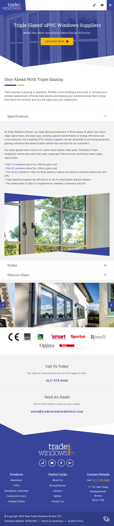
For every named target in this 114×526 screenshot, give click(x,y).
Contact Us (58, 501)
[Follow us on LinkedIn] (69, 463)
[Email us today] (102, 5)
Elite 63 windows (15, 168)
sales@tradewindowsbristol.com (57, 411)
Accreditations (58, 485)
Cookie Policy (76, 521)
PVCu (16, 485)
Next (111, 305)
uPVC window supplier (50, 139)
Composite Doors (16, 496)
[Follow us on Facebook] (61, 463)
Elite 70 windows (15, 164)
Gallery (58, 496)
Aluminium (16, 480)
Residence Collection (16, 490)
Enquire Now (55, 41)
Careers (57, 490)
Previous (3, 305)
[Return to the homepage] (12, 6)
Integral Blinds (16, 501)
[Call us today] (94, 5)
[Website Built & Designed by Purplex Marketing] (107, 518)
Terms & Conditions (52, 521)
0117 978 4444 (57, 380)
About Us (58, 480)
